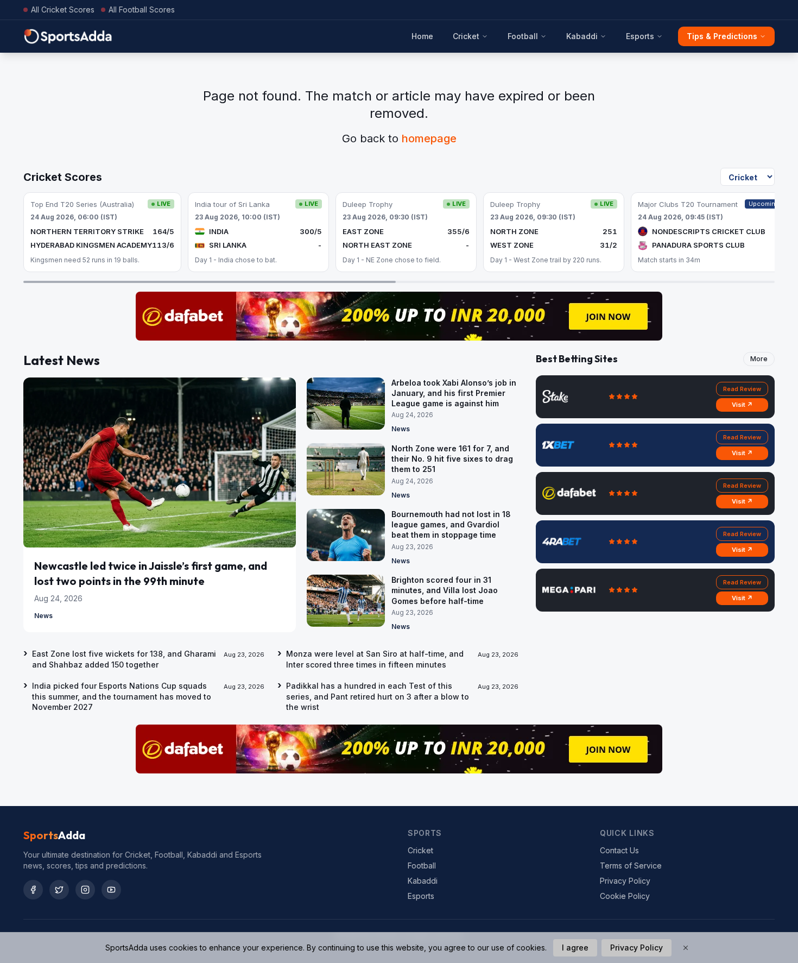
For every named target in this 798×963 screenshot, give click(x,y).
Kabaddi (582, 36)
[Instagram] (85, 889)
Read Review (742, 389)
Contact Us (619, 850)
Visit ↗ (742, 404)
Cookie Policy (625, 896)
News (43, 616)
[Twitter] (59, 889)
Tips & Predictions (722, 36)
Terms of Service (631, 865)
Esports (640, 36)
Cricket (466, 36)
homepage (429, 138)
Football (523, 36)
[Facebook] (33, 889)
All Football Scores (142, 9)
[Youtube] (111, 889)
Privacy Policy (625, 880)
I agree (575, 947)
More (759, 359)
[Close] (685, 947)
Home (422, 36)
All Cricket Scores (62, 9)
